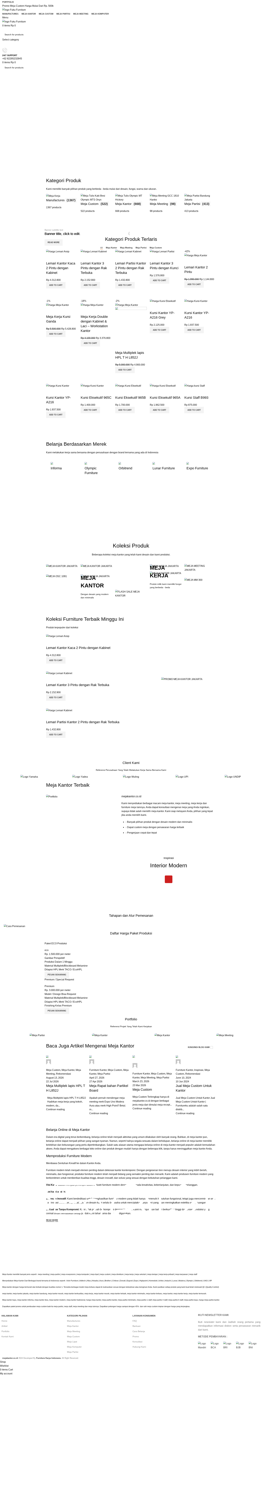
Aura (101, 1281)
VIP (210, 1281)
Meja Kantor (73, 1326)
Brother (108, 1281)
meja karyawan (181, 1274)
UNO (205, 1281)
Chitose (115, 1281)
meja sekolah (140, 1274)
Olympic (189, 1281)
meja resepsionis (68, 1274)
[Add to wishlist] (50, 257)
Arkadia (95, 1281)
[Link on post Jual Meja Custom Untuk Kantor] (195, 1085)
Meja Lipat (72, 1341)
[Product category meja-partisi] (200, 203)
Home (4, 1321)
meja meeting (43, 1274)
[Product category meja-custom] (96, 203)
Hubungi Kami (139, 1347)
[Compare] (50, 292)
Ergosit (130, 1281)
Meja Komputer (74, 1347)
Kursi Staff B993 (196, 397)
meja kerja (129, 1274)
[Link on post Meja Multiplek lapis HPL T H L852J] (66, 1085)
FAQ (135, 1321)
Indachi (168, 1281)
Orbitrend (198, 1281)
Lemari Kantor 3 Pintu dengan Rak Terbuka (94, 268)
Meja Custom (73, 1336)
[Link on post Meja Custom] (152, 1085)
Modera (182, 1281)
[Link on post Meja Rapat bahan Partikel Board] (109, 1085)
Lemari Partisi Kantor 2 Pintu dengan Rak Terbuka (130, 268)
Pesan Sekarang (57, 975)
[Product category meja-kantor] (131, 203)
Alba (89, 1281)
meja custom (105, 1274)
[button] (56, 285)
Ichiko (161, 1281)
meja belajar (152, 1274)
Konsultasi (137, 1341)
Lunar (174, 1281)
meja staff (193, 1274)
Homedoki (153, 1281)
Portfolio (5, 1331)
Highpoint (143, 1281)
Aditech (82, 1281)
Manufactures (73, 1321)
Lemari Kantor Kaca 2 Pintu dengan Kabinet (60, 268)
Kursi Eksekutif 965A (165, 397)
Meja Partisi (72, 1352)
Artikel (4, 1326)
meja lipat (95, 1274)
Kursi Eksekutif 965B (130, 397)
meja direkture (118, 1274)
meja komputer (83, 1274)
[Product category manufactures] (62, 203)
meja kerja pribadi (166, 1274)
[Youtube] (168, 879)
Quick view (58, 292)
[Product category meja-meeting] (165, 203)
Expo (136, 1281)
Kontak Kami (8, 1336)
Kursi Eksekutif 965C (96, 397)
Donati (122, 1281)
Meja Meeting (73, 1331)
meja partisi (55, 1274)
